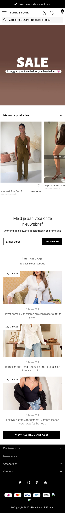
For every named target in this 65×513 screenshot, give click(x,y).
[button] (5, 12)
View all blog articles (32, 434)
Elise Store (36, 507)
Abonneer (51, 241)
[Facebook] (20, 482)
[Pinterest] (37, 482)
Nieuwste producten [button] (16, 115)
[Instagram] (28, 482)
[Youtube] (45, 482)
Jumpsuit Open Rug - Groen (13, 191)
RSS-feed (49, 507)
